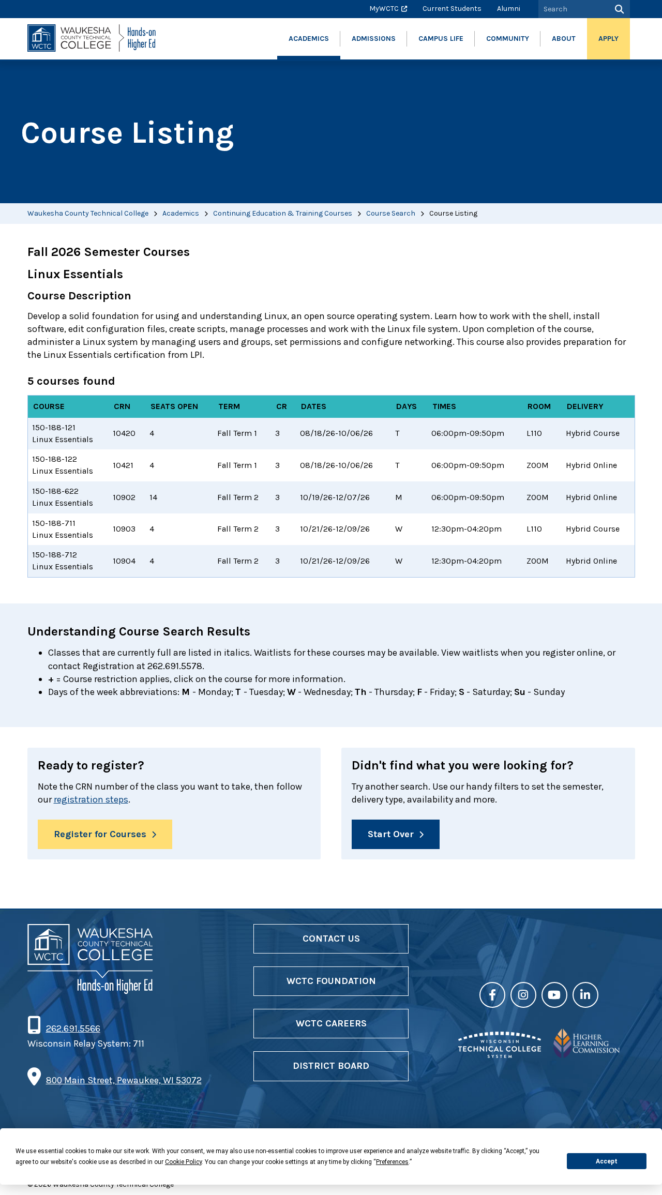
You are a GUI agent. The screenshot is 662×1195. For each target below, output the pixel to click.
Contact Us (331, 938)
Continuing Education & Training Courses (282, 213)
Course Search (390, 213)
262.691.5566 (73, 1028)
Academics (180, 213)
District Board (331, 1065)
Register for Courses (100, 834)
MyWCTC (384, 8)
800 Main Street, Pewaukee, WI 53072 (124, 1080)
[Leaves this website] (499, 1055)
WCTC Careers (331, 1023)
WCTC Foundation (331, 981)
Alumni (508, 8)
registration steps (91, 799)
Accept (607, 1161)
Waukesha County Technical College (87, 213)
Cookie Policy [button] (183, 1162)
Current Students (452, 8)
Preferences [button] (392, 1162)
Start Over (391, 834)
